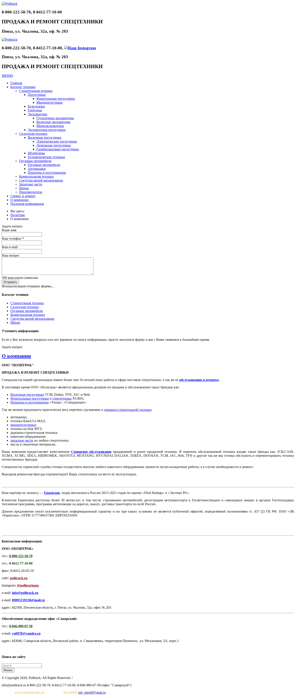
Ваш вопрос (11, 255)
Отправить (10, 282)
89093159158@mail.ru (28, 600)
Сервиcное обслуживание (91, 452)
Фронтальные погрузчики (29, 398)
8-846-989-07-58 (21, 626)
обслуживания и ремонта (199, 380)
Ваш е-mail (10, 247)
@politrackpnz (28, 585)
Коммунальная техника (27, 315)
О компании (16, 356)
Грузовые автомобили (26, 311)
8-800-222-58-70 (21, 556)
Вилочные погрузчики (27, 394)
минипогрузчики (23, 425)
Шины (15, 322)
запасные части (21, 440)
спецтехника (62, 398)
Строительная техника (27, 303)
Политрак (17, 215)
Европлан (52, 493)
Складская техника (24, 307)
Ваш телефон (13, 238)
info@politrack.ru (25, 593)
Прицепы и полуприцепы (29, 402)
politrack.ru (19, 578)
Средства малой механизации (32, 318)
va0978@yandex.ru (26, 633)
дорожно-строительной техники (127, 410)
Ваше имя (9, 230)
